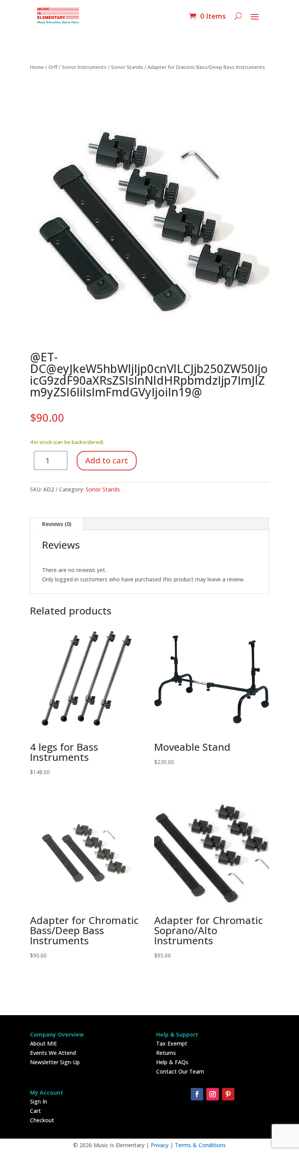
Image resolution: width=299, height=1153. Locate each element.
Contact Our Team (180, 1071)
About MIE (43, 1043)
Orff (53, 66)
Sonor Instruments (84, 66)
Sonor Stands (127, 66)
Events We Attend (53, 1052)
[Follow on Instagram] (212, 1094)
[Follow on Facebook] (197, 1094)
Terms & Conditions (200, 1145)
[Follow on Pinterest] (228, 1094)
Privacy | (163, 1145)
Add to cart (106, 460)
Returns (166, 1052)
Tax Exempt (171, 1043)
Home (37, 66)
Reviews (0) (56, 524)
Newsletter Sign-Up (55, 1062)
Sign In (38, 1101)
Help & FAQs (172, 1062)
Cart (35, 1110)
